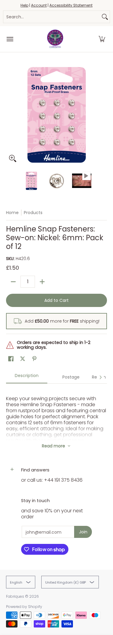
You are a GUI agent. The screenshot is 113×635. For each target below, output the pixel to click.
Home (12, 213)
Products (33, 213)
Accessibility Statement (71, 5)
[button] (102, 39)
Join (83, 532)
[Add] (42, 282)
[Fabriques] (55, 39)
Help (24, 5)
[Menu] (9, 39)
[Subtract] (13, 282)
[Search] (105, 17)
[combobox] (51, 17)
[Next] (102, 114)
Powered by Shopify (24, 606)
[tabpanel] (56, 411)
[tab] (26, 377)
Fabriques (15, 596)
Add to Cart (56, 300)
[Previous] (10, 114)
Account (39, 5)
